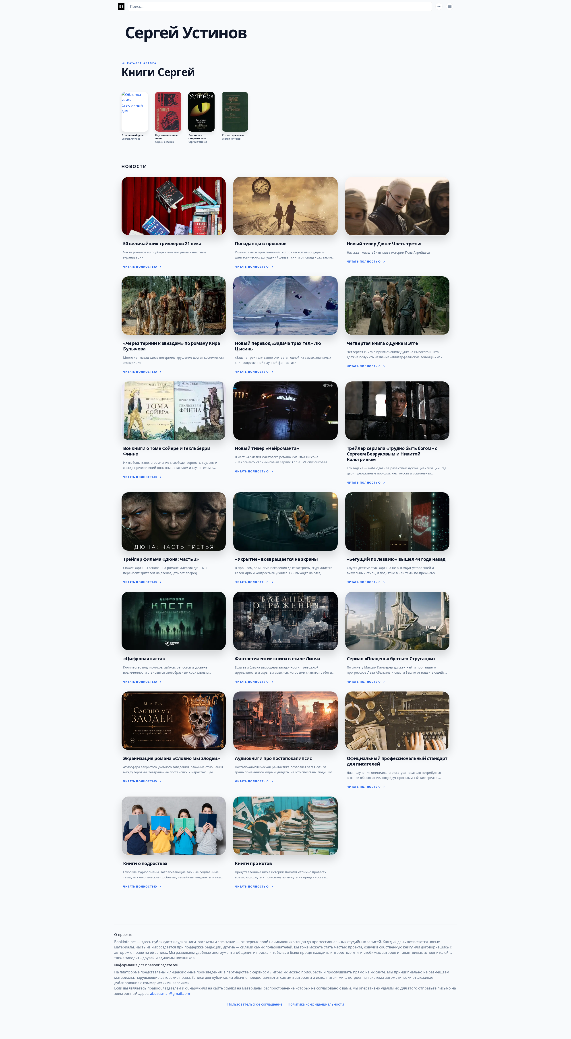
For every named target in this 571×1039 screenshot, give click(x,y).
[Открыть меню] (449, 6)
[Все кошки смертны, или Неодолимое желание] (201, 112)
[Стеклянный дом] (134, 112)
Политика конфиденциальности (316, 1004)
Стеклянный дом (132, 135)
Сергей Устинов (131, 138)
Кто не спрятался (233, 135)
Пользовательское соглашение (254, 1004)
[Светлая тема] (439, 6)
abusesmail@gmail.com (170, 993)
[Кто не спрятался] (234, 112)
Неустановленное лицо (166, 137)
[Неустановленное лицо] (168, 112)
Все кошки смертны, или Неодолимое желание (197, 137)
